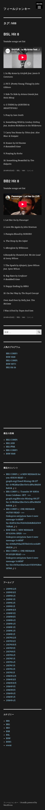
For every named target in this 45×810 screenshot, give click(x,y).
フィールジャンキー (17, 9)
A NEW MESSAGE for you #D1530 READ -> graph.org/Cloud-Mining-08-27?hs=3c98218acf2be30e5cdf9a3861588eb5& (23, 481)
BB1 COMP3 (11, 353)
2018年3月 (11, 627)
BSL (18, 170)
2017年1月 (10, 672)
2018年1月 (10, 634)
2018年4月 (11, 623)
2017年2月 (10, 669)
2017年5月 (10, 658)
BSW (8, 738)
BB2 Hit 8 (11, 180)
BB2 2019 (10, 443)
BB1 (8, 721)
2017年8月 (11, 651)
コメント (30, 170)
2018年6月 (11, 620)
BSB (8, 731)
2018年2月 (11, 630)
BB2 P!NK (10, 446)
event (9, 745)
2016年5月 (11, 697)
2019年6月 (11, 596)
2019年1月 (10, 606)
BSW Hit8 (10, 357)
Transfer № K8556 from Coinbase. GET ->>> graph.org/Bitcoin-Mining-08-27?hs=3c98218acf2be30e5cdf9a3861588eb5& (23, 498)
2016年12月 (11, 676)
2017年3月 (10, 665)
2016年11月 (11, 679)
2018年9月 (11, 613)
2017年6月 (11, 655)
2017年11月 (11, 641)
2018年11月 (11, 609)
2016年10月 (11, 683)
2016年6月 (11, 693)
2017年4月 (11, 662)
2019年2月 (11, 603)
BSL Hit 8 (11, 34)
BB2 (18, 317)
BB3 (8, 728)
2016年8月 (11, 690)
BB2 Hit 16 (11, 367)
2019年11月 (11, 592)
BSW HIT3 (11, 364)
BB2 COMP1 (11, 360)
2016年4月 (11, 700)
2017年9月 (11, 648)
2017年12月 (11, 637)
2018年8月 (11, 616)
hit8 (23, 170)
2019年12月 (11, 589)
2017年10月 (11, 644)
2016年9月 (11, 686)
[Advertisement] (22, 398)
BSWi (8, 742)
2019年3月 (11, 599)
